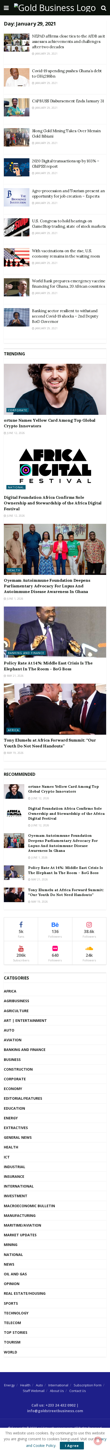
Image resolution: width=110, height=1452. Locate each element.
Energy (11, 1118)
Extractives (16, 1127)
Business (12, 1059)
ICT (7, 1157)
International (19, 1186)
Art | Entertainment (25, 1020)
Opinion (11, 1283)
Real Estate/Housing (25, 1293)
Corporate (17, 410)
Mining (10, 1244)
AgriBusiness (16, 1000)
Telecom (12, 1322)
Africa (13, 730)
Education (14, 1108)
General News (18, 1137)
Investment (15, 1195)
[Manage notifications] (98, 1441)
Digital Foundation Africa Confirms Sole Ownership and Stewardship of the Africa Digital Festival (53, 503)
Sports (11, 1303)
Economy (13, 1088)
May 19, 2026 (15, 753)
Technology (16, 1313)
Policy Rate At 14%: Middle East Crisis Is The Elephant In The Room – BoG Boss (65, 870)
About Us (57, 1390)
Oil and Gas (15, 1274)
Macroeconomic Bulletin (29, 1205)
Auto (9, 1030)
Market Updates (20, 1234)
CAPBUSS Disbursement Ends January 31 (68, 101)
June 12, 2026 (15, 433)
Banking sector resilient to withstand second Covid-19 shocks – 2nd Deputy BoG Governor (65, 316)
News (9, 1264)
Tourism (12, 1342)
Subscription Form (88, 1385)
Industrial (14, 1166)
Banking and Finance (26, 653)
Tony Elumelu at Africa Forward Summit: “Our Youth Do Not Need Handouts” (66, 892)
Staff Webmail (34, 1390)
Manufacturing (20, 1215)
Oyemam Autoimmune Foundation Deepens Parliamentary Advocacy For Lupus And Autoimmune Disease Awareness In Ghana (47, 586)
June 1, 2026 (14, 598)
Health (14, 570)
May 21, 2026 (15, 675)
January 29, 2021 (46, 53)
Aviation (12, 1039)
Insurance (14, 1176)
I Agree (72, 1445)
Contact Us (77, 1390)
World (10, 1352)
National (16, 487)
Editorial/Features (23, 1098)
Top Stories (15, 1332)
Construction (18, 1069)
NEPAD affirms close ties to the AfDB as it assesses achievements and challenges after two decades (68, 41)
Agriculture (16, 1010)
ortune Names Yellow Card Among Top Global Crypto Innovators (63, 789)
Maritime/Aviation (22, 1225)
